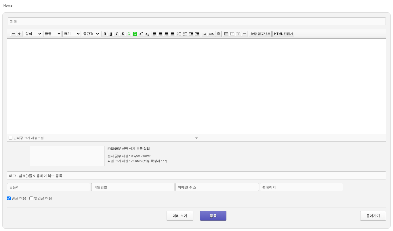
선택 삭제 (129, 148)
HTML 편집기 (283, 33)
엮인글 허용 (43, 198)
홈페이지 (269, 187)
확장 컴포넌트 (260, 33)
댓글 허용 (19, 198)
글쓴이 (14, 187)
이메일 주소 (187, 187)
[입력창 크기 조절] (196, 137)
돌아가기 (373, 216)
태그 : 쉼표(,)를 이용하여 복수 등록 (35, 176)
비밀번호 (100, 187)
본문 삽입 (143, 148)
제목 (13, 22)
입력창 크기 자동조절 (29, 138)
